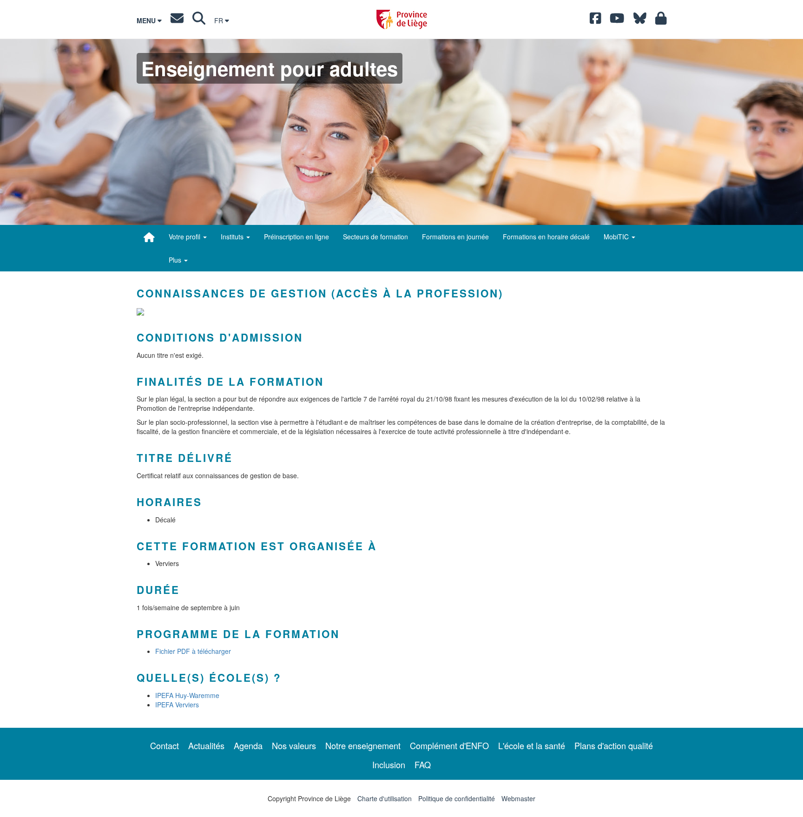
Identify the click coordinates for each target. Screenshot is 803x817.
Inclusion (388, 764)
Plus (176, 259)
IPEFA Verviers (177, 704)
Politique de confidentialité (456, 798)
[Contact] (177, 20)
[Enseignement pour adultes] (149, 237)
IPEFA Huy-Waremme (187, 695)
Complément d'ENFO (449, 745)
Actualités (206, 745)
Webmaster (518, 798)
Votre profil (185, 236)
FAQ (423, 764)
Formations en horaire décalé (546, 236)
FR (219, 20)
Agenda (248, 745)
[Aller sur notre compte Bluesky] (639, 20)
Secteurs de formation (375, 236)
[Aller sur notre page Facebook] (595, 20)
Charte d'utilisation (384, 798)
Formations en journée (455, 236)
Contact (164, 745)
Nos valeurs (294, 745)
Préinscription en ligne (296, 236)
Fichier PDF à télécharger (193, 651)
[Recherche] (198, 20)
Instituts (233, 236)
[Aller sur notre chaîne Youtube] (617, 20)
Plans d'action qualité (613, 745)
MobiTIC (617, 236)
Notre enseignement (363, 745)
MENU (147, 20)
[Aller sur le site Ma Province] (661, 20)
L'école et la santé (531, 745)
